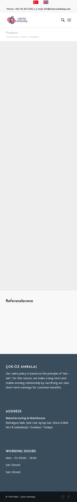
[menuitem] (61, 19)
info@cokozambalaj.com (57, 9)
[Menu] (69, 19)
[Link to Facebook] (68, 497)
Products (12, 32)
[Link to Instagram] (63, 497)
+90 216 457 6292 (24, 9)
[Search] (61, 19)
